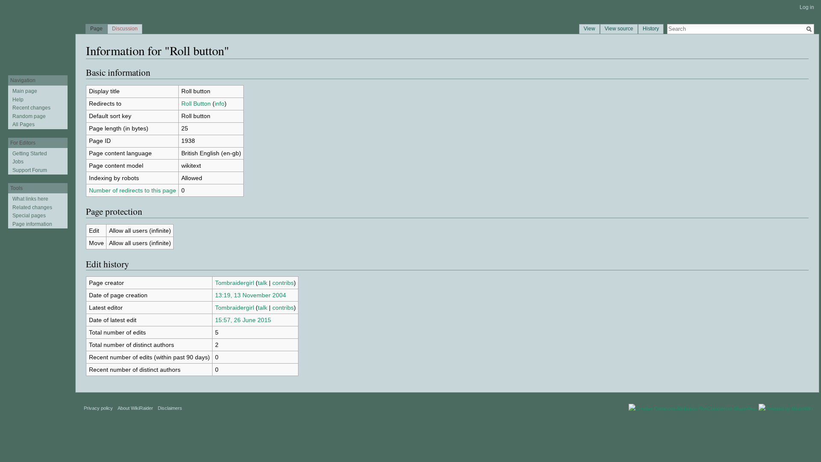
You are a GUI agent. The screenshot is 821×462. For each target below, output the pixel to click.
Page (96, 29)
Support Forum (29, 170)
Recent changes (31, 108)
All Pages (23, 124)
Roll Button (196, 103)
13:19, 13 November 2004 (250, 295)
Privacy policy (98, 408)
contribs (283, 282)
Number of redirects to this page (132, 190)
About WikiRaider (135, 408)
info (219, 103)
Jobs (18, 162)
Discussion (125, 29)
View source (619, 29)
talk (262, 282)
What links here (30, 199)
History (651, 29)
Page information (32, 224)
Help (18, 100)
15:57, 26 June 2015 (243, 320)
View (589, 29)
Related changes (32, 207)
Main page (24, 91)
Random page (29, 116)
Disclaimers (170, 408)
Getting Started (29, 154)
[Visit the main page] (37, 34)
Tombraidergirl (234, 282)
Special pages (29, 216)
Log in (807, 7)
